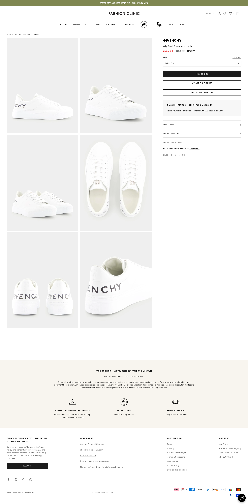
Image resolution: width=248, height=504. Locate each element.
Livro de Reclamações (177, 470)
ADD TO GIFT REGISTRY (202, 92)
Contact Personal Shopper (92, 444)
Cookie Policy (173, 465)
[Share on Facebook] (171, 155)
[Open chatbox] (242, 498)
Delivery (170, 448)
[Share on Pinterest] (179, 155)
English (208, 13)
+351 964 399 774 (88, 455)
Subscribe (28, 466)
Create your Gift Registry (230, 448)
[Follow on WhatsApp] (30, 479)
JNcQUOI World (226, 457)
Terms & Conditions (176, 457)
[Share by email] (183, 155)
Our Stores (223, 444)
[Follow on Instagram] (15, 479)
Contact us (194, 149)
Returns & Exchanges (176, 452)
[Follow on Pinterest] (23, 479)
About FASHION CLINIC (229, 452)
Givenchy (172, 40)
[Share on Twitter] (175, 155)
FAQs (169, 444)
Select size (202, 74)
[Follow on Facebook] (8, 479)
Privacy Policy (173, 461)
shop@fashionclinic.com (91, 450)
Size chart (236, 57)
